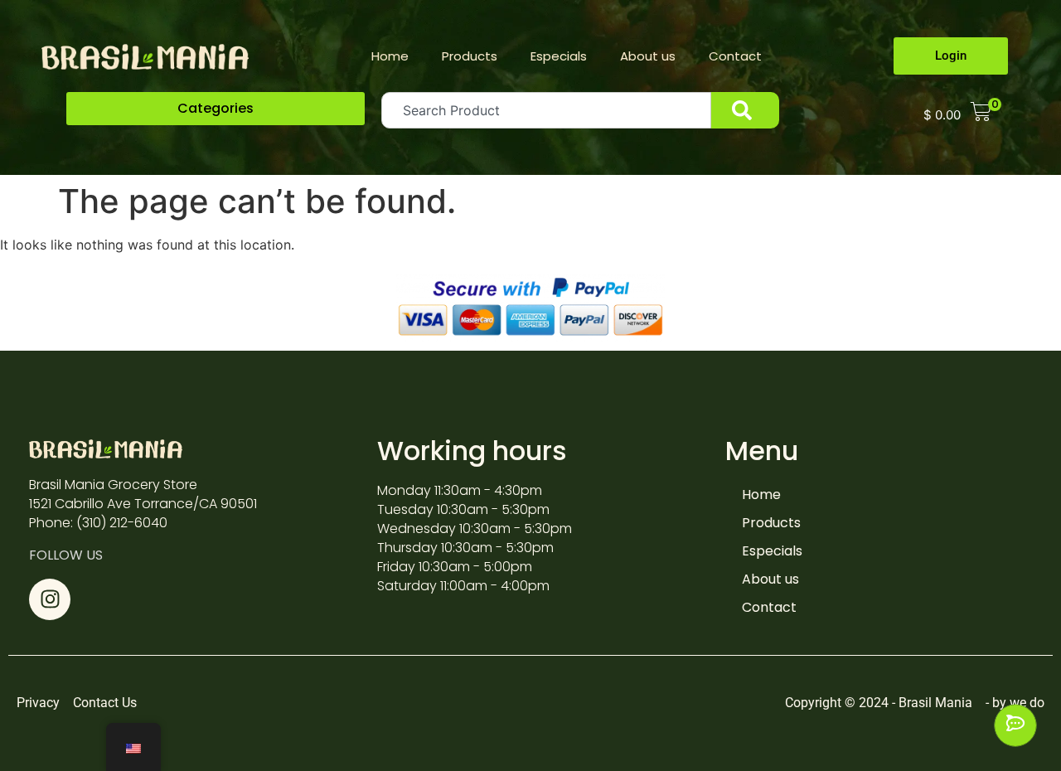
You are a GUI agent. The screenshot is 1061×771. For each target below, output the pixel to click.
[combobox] (546, 110)
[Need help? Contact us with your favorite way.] (1015, 725)
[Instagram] (49, 599)
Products (469, 56)
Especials (558, 56)
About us (648, 56)
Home (390, 56)
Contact (735, 56)
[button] (215, 108)
